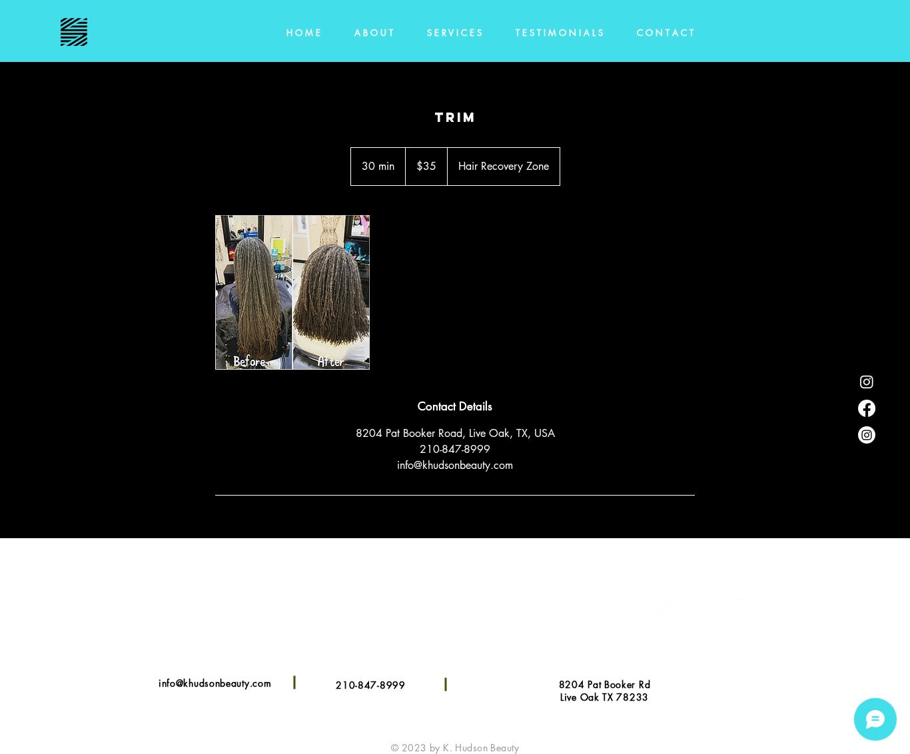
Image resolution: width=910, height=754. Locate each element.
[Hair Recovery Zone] (866, 381)
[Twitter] (742, 608)
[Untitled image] (292, 292)
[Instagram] (866, 435)
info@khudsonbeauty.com (215, 683)
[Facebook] (866, 408)
